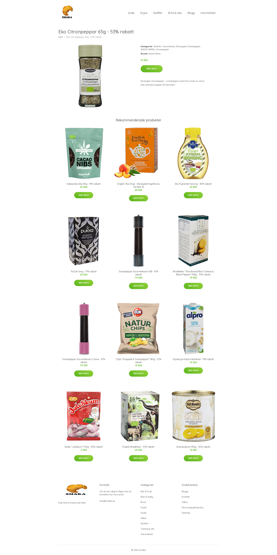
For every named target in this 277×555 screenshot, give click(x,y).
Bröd (143, 502)
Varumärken (208, 13)
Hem (60, 37)
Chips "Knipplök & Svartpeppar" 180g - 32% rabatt (138, 361)
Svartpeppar (194, 46)
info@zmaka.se (107, 501)
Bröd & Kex (175, 13)
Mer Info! (152, 68)
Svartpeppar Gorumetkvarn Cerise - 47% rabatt (83, 361)
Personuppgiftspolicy (192, 507)
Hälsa (143, 518)
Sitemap (186, 512)
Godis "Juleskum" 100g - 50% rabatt (83, 446)
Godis (131, 13)
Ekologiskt (181, 46)
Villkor (185, 502)
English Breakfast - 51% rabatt (138, 446)
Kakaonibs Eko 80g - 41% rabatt (84, 183)
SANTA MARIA (148, 49)
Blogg (191, 13)
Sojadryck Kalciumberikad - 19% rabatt (193, 359)
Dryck (143, 13)
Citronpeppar (162, 49)
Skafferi (157, 13)
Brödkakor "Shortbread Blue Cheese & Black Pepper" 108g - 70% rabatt (193, 273)
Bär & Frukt (146, 491)
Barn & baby (147, 496)
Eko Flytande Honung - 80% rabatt (193, 183)
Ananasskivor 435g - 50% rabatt (193, 446)
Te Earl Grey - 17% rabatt (84, 271)
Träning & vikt (147, 528)
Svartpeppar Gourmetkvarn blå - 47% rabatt (138, 273)
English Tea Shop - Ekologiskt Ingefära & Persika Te (138, 185)
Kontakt (186, 496)
